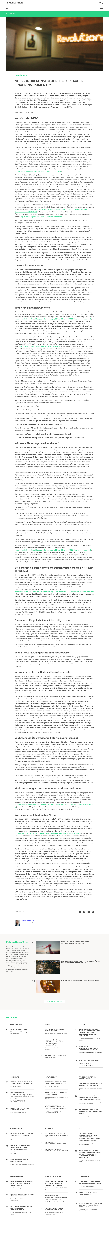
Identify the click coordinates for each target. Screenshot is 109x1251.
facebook (80, 912)
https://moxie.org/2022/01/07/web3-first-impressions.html (41, 217)
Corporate (14, 1077)
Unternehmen (84, 1177)
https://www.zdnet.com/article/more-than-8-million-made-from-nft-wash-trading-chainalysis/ (48, 833)
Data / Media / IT (51, 1077)
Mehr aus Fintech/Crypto (54, 1001)
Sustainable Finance (53, 1177)
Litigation (49, 1129)
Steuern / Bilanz (16, 1177)
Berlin (47, 1024)
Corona (82, 1024)
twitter (84, 912)
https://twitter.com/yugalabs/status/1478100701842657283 (40, 346)
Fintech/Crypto (21, 75)
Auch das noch (16, 1024)
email (93, 912)
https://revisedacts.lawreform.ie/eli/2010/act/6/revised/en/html (66, 516)
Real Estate (83, 1129)
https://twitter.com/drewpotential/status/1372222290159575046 (38, 171)
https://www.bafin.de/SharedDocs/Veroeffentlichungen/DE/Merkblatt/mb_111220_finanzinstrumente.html (53, 319)
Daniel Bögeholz (28, 921)
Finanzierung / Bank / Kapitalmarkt (87, 1078)
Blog (101, 3)
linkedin (89, 912)
